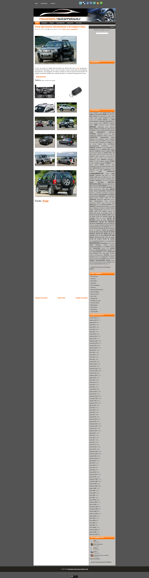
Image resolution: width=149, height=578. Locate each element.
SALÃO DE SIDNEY (110, 237)
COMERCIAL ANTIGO (102, 135)
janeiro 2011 (93, 449)
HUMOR (102, 163)
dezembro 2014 (94, 341)
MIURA (109, 186)
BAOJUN (96, 123)
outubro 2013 (93, 373)
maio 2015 (92, 329)
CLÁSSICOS (100, 134)
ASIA (96, 119)
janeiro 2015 (93, 338)
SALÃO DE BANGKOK (101, 211)
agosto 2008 (93, 516)
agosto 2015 (93, 322)
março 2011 (93, 444)
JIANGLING (108, 168)
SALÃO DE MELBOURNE (100, 228)
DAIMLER (112, 139)
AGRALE (109, 113)
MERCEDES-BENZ (95, 184)
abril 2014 (92, 359)
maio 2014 (92, 357)
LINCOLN (105, 177)
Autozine (93, 287)
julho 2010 (92, 463)
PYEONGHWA (93, 203)
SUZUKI (110, 250)
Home (36, 3)
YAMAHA (109, 262)
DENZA (113, 141)
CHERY (93, 132)
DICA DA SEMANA (100, 142)
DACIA (113, 137)
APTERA (92, 118)
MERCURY (110, 184)
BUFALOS (112, 127)
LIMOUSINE (100, 177)
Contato (53, 3)
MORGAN (95, 187)
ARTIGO (92, 119)
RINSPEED (96, 208)
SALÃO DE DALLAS (101, 218)
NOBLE (92, 191)
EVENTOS (99, 147)
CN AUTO (112, 134)
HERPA (99, 159)
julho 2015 (92, 325)
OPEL (91, 194)
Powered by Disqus (95, 559)
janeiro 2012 (93, 421)
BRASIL (64, 29)
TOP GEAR (106, 253)
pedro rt (95, 551)
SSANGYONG (97, 248)
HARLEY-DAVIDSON (110, 156)
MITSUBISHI (103, 186)
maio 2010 (92, 467)
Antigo (113, 116)
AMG (91, 116)
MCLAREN (103, 182)
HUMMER (97, 163)
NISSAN (112, 189)
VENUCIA (108, 258)
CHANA (103, 130)
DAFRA (97, 139)
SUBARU (112, 248)
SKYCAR (104, 246)
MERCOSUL (104, 184)
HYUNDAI (108, 163)
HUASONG (92, 163)
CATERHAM (92, 130)
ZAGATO (96, 264)
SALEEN (92, 241)
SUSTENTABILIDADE (101, 250)
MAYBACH (112, 180)
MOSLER (100, 187)
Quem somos (44, 3)
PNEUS (92, 198)
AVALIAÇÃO (109, 121)
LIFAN (96, 177)
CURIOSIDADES (105, 137)
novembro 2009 (94, 481)
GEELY (110, 153)
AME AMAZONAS (111, 114)
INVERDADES (93, 166)
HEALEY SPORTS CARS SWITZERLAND (104, 157)
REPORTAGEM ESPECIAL (102, 206)
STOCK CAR (106, 248)
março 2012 (93, 417)
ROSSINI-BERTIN (98, 210)
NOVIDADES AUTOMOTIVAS (107, 191)
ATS (109, 119)
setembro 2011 (94, 430)
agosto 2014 (93, 350)
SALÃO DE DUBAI (101, 220)
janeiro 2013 (93, 394)
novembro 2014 (94, 343)
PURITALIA (112, 201)
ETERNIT (113, 146)
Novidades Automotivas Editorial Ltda (78, 569)
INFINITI (103, 164)
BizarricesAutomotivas (97, 289)
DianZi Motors (93, 142)
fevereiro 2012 (93, 419)
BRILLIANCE (101, 127)
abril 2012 (92, 414)
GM (114, 153)
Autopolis (93, 283)
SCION (110, 241)
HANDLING (103, 156)
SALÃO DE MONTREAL (96, 230)
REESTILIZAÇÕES (107, 204)
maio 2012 (92, 412)
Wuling (105, 262)
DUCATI (101, 144)
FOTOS (99, 153)
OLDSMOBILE (112, 192)
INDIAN (97, 164)
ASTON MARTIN (103, 120)
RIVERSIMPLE (102, 208)
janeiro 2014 (93, 366)
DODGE (110, 142)
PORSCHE (93, 199)
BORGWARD (102, 125)
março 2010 (93, 472)
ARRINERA (112, 118)
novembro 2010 (94, 453)
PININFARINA (111, 196)
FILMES (113, 149)
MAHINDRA (93, 180)
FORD (68, 29)
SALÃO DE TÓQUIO (96, 239)
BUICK (97, 129)
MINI (91, 186)
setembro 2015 (94, 320)
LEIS (113, 175)
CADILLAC (104, 129)
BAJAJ (92, 123)
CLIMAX (106, 134)
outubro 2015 (93, 318)
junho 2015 (93, 327)
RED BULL (99, 204)
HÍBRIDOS (104, 159)
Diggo (94, 540)
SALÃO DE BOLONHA (103, 213)
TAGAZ (91, 251)
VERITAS (113, 258)
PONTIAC (102, 198)
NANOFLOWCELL (98, 189)
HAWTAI (92, 157)
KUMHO (94, 171)
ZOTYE (104, 264)
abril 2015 (92, 331)
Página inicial (61, 298)
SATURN (101, 241)
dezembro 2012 (94, 396)
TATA (94, 251)
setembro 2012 (94, 403)
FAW (100, 149)
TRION (100, 257)
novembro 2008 (94, 509)
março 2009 (93, 500)
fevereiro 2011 (93, 447)
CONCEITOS (70, 23)
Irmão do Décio (95, 303)
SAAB (92, 211)
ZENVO (100, 264)
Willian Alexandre (98, 544)
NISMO (108, 189)
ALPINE (96, 114)
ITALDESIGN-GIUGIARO (105, 166)
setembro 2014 (94, 348)
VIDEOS (52, 23)
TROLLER (105, 257)
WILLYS (102, 262)
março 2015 (93, 334)
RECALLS (93, 204)
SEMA (113, 243)
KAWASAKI (93, 170)
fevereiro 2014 (93, 364)
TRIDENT (97, 257)
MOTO (105, 187)
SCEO (106, 241)
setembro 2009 (94, 486)
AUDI (113, 120)
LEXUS (92, 177)
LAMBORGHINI (111, 171)
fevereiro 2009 (93, 502)
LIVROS (109, 177)
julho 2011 (92, 435)
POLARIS (96, 197)
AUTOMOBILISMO (94, 121)
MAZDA (94, 182)
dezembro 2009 (94, 479)
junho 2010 (93, 465)
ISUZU (98, 166)
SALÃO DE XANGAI (109, 239)
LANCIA (108, 174)
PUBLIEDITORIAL (99, 201)
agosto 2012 (93, 405)
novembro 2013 (94, 371)
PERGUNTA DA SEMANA (108, 194)
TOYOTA (107, 255)
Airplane (95, 548)
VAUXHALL (112, 257)
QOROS (99, 203)
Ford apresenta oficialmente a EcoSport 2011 (60, 26)
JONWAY (113, 168)
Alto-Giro (93, 278)
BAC (114, 121)
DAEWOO (92, 139)
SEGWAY (110, 243)
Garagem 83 (94, 298)
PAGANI (99, 194)
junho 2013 (93, 382)
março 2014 (93, 361)
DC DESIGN (96, 140)
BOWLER (107, 125)
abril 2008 (92, 525)
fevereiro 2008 (93, 529)
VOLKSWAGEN (101, 260)
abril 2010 (92, 470)
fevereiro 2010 (93, 474)
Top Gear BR (94, 311)
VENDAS (103, 258)
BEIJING (101, 123)
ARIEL (101, 118)
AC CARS (100, 113)
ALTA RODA (79, 23)
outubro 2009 (93, 483)
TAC (114, 250)
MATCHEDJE (106, 180)
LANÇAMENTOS (60, 23)
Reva (110, 206)
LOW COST (97, 179)
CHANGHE (112, 130)
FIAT (109, 149)
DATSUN (92, 141)
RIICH (113, 206)
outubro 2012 (93, 401)
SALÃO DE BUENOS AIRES (103, 215)
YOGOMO (92, 263)
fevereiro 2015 (93, 336)
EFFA (106, 144)
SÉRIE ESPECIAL (97, 245)
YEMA (113, 262)
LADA (102, 171)
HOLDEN (107, 161)
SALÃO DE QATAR (99, 235)
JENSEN (103, 168)
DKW (106, 142)
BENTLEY (106, 123)
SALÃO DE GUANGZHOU (96, 223)
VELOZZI (95, 258)
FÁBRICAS (93, 149)
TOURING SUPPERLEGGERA (97, 255)
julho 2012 (92, 407)
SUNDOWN (92, 250)
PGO (107, 196)
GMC (91, 154)
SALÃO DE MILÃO (110, 228)
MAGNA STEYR (111, 179)
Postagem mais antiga (81, 298)
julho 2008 (92, 518)
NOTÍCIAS (96, 191)
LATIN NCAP (105, 175)
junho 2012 (93, 410)
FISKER (103, 151)
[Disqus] (61, 228)
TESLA (91, 253)
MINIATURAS (96, 186)
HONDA (112, 161)
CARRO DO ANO (111, 129)
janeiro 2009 (93, 504)
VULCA (113, 260)
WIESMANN (98, 262)
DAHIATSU (102, 139)
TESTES (96, 253)
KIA (102, 170)
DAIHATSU (107, 139)
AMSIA (109, 116)
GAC (102, 152)
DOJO (113, 142)
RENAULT (93, 206)
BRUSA (107, 127)
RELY (113, 204)
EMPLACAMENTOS (96, 146)
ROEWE (108, 208)
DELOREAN (108, 140)
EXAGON (104, 147)
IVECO (113, 166)
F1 (114, 147)
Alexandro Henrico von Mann (101, 555)
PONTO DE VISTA (110, 198)
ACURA (105, 113)
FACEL (97, 149)
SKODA (99, 247)
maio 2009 (92, 495)
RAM (113, 203)
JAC (91, 168)
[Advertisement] (66, 307)
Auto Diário (94, 281)
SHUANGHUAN (93, 247)
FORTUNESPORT (94, 152)
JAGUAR (95, 168)
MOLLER (113, 186)
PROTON (113, 199)
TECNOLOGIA (111, 251)
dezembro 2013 (94, 368)
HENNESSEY (93, 159)
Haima (98, 156)
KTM (113, 170)
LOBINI (113, 177)
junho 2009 (93, 493)
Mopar (91, 187)
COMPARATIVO (111, 135)
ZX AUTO (108, 263)
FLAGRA (108, 151)
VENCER (99, 258)
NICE (104, 189)
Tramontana (112, 255)
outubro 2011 (93, 428)
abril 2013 (92, 387)
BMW (96, 125)
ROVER (105, 209)
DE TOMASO (102, 141)
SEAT (113, 241)
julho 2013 (92, 380)
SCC (104, 241)
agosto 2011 (93, 433)
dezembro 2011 (94, 424)
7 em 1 (92, 113)
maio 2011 (92, 440)
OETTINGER (105, 192)
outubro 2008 (93, 511)
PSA (92, 201)
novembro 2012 (94, 398)
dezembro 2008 (94, 506)
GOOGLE (95, 154)
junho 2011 (93, 437)
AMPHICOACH (104, 116)
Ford (77, 68)
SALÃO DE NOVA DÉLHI (97, 232)
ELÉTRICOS (111, 144)
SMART (108, 247)
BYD (100, 129)
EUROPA (93, 147)
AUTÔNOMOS (102, 121)
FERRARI (104, 149)
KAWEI (98, 170)
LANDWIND (98, 175)
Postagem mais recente (41, 298)
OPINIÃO (95, 194)
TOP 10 (101, 253)
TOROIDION (112, 253)
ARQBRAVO (106, 118)
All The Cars (94, 276)
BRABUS (112, 125)
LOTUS (92, 179)
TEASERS (99, 251)
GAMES (106, 153)
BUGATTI (92, 129)
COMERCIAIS (93, 135)
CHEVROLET (103, 132)
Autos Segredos (95, 285)
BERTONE (112, 123)
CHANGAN (107, 130)
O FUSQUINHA (98, 192)
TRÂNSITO (92, 257)
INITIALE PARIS (110, 164)
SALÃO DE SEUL (100, 237)
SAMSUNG (96, 241)
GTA (114, 154)
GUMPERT (93, 156)
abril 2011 (92, 442)
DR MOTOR (94, 144)
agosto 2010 (93, 460)
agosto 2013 (93, 378)
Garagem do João (95, 300)
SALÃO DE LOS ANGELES (102, 227)
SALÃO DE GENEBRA (107, 222)
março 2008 (93, 527)
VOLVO (108, 260)
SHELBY (107, 245)
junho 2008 (93, 520)
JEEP (99, 168)
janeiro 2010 (93, 477)
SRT (91, 248)
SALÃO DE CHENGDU (102, 216)
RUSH (109, 209)
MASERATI (99, 180)
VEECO (91, 258)
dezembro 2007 (94, 534)
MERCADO (111, 182)
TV (108, 257)
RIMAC (91, 208)
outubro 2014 (93, 345)
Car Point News (95, 292)
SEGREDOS (44, 23)
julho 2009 (92, 490)
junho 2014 (93, 354)
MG (114, 184)
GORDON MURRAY (102, 154)
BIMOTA (92, 125)
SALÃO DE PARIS (102, 234)
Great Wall (110, 154)
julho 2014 (92, 352)
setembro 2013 (94, 375)
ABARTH (96, 113)
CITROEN (93, 134)
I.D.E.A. (113, 163)
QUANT (103, 203)
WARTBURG (92, 262)
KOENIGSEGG (108, 170)
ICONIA (92, 164)
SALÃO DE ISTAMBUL (95, 225)
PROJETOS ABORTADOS (104, 199)
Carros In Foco (95, 294)
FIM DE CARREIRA (95, 151)
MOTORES (110, 187)
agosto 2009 (93, 488)
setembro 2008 (94, 513)
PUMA (107, 201)
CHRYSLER (111, 132)
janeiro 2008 (93, 532)
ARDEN (97, 118)
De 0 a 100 (93, 296)
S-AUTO (113, 209)
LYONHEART (104, 179)
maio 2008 (92, 523)
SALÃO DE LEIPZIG (105, 225)
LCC (110, 175)
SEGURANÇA (104, 243)
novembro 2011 (94, 426)
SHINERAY (112, 245)
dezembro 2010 (94, 451)
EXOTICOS (110, 147)
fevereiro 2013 (93, 391)
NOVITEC (92, 192)
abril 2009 (92, 497)
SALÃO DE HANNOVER (109, 223)
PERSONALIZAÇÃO (94, 196)
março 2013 (93, 389)
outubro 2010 (93, 456)
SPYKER (112, 247)
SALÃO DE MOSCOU (108, 230)
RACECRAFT (109, 203)
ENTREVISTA (106, 146)
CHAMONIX (98, 130)
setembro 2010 (94, 458)
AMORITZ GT (96, 116)
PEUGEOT (102, 196)
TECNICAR (104, 251)
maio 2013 (92, 384)
